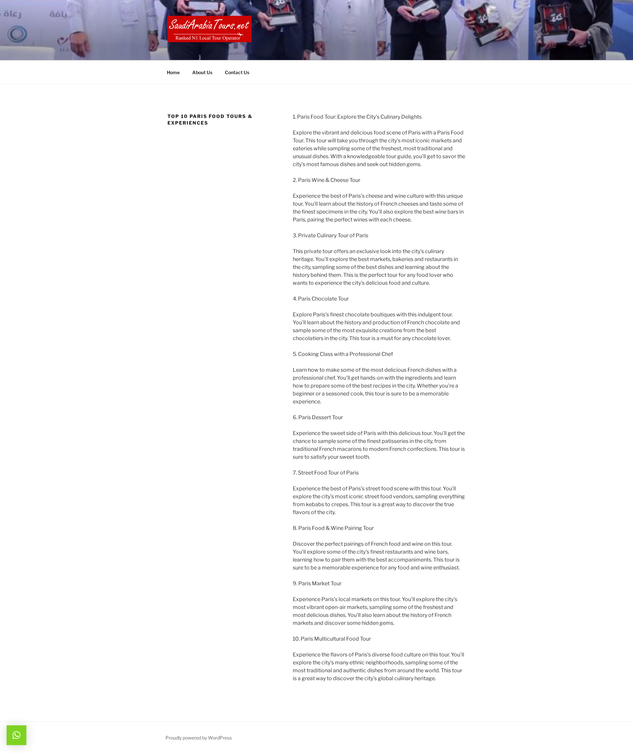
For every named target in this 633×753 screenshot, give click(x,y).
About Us (202, 72)
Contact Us (237, 72)
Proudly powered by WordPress (199, 737)
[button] (16, 735)
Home (173, 72)
